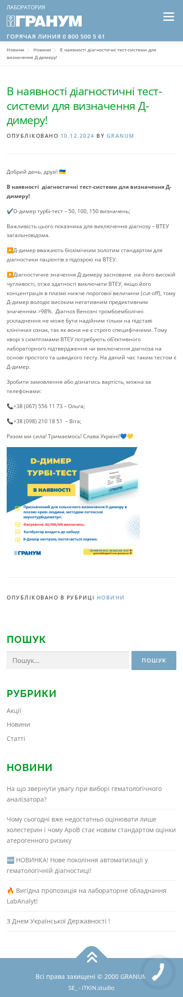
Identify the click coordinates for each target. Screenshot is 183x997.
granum (121, 136)
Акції (14, 710)
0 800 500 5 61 (83, 36)
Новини (111, 597)
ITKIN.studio (99, 988)
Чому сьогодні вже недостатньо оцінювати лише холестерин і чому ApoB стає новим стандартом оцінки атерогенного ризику (91, 830)
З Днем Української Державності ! (58, 921)
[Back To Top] (91, 958)
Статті (16, 738)
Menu (168, 16)
